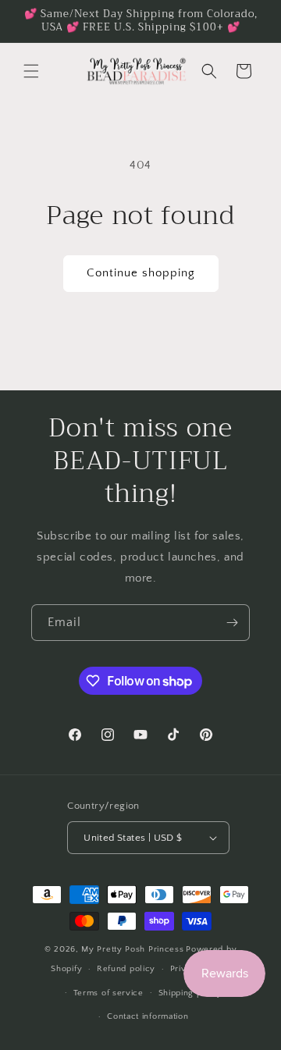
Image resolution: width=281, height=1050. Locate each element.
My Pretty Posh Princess (132, 949)
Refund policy (126, 968)
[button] (31, 71)
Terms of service (108, 993)
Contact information (147, 1016)
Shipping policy (190, 993)
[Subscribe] (232, 622)
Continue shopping (141, 272)
